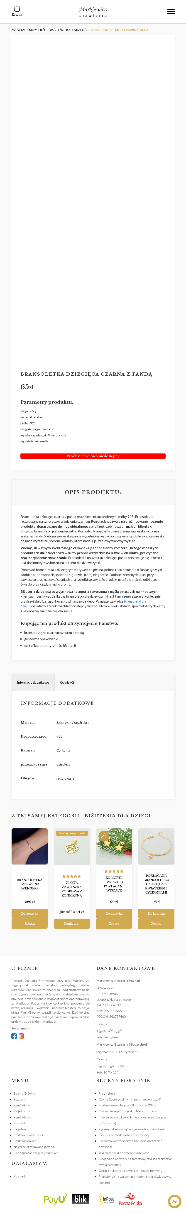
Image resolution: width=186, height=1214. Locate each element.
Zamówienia (22, 1105)
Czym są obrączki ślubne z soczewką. (124, 1135)
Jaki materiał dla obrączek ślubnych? (124, 1153)
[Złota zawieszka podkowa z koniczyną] (72, 846)
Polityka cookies (25, 1141)
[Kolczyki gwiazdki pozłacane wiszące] (114, 846)
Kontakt (19, 1123)
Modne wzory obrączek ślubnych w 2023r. (128, 1105)
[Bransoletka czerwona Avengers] (30, 846)
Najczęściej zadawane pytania (34, 1147)
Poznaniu (20, 1176)
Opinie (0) (67, 682)
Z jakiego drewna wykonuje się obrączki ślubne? (132, 1129)
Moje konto (22, 1111)
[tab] (33, 682)
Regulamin (21, 1129)
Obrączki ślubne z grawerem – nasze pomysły (130, 1170)
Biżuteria (20, 1099)
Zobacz (29, 923)
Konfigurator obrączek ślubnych (36, 1153)
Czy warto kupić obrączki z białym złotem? (128, 1111)
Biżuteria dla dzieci (118, 815)
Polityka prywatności (28, 1135)
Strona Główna (24, 1093)
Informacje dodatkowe (33, 682)
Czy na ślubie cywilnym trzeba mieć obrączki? (130, 1099)
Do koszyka (29, 913)
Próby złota (107, 1093)
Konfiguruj (71, 923)
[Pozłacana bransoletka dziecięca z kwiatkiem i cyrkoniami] (156, 846)
